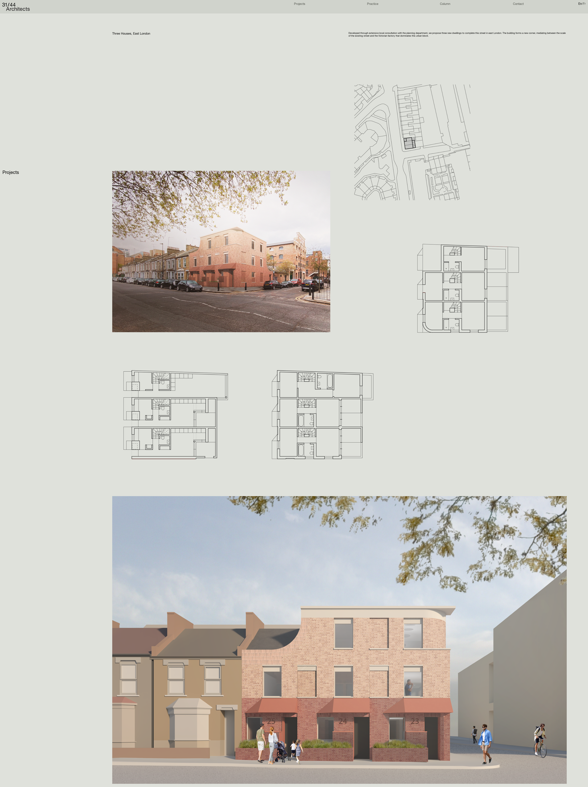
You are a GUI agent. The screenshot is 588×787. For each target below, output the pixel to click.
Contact (518, 4)
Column (445, 4)
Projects (299, 4)
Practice (372, 4)
